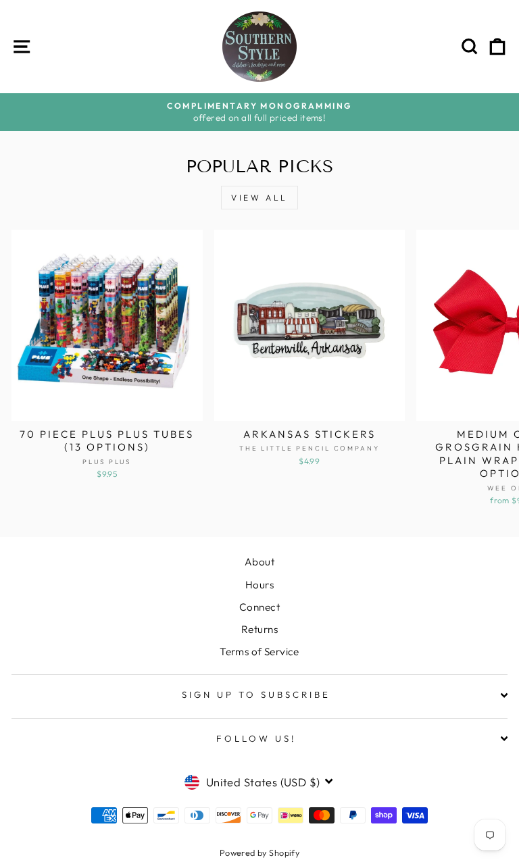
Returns (259, 629)
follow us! (256, 738)
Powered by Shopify (259, 852)
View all (259, 198)
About (259, 561)
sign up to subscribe (256, 694)
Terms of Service (259, 651)
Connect (259, 607)
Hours (259, 584)
